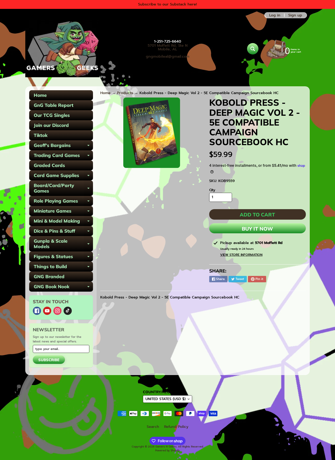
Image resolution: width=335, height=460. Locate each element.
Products (125, 93)
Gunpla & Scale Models (63, 244)
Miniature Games (63, 212)
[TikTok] (68, 311)
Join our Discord (51, 125)
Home (40, 95)
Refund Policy (176, 426)
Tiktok (40, 135)
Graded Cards (49, 165)
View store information (241, 254)
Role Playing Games (63, 202)
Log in (274, 15)
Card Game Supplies (63, 176)
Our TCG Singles (52, 115)
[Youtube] (47, 311)
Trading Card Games (63, 156)
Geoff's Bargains (63, 146)
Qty (212, 190)
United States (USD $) (165, 399)
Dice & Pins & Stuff (63, 232)
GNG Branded (49, 276)
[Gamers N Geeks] (62, 48)
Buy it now (257, 229)
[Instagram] (57, 311)
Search (153, 426)
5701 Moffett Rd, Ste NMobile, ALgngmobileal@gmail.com (167, 51)
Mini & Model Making (63, 222)
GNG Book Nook (63, 288)
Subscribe (48, 359)
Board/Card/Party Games (63, 188)
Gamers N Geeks (166, 447)
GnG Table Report (53, 105)
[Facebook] (37, 311)
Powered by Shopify (167, 450)
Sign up (295, 15)
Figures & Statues (63, 258)
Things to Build (63, 268)
